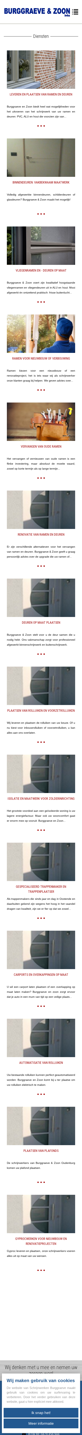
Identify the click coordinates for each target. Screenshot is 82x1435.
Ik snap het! (41, 1413)
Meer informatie (41, 1423)
